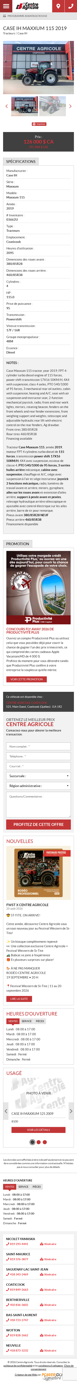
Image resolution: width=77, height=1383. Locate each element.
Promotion (17, 544)
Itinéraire (50, 1244)
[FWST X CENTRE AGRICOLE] (38, 873)
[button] (6, 106)
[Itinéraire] (58, 6)
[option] (38, 67)
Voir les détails (38, 1129)
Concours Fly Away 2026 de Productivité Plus (30, 630)
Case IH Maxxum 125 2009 (32, 1113)
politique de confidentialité (17, 1365)
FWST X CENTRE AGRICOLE (27, 905)
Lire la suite (19, 998)
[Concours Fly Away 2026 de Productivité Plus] (38, 588)
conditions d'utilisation (50, 1365)
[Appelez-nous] (71, 6)
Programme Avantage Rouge (27, 16)
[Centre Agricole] (32, 6)
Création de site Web (26, 1374)
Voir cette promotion (26, 679)
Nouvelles (19, 841)
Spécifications (21, 161)
